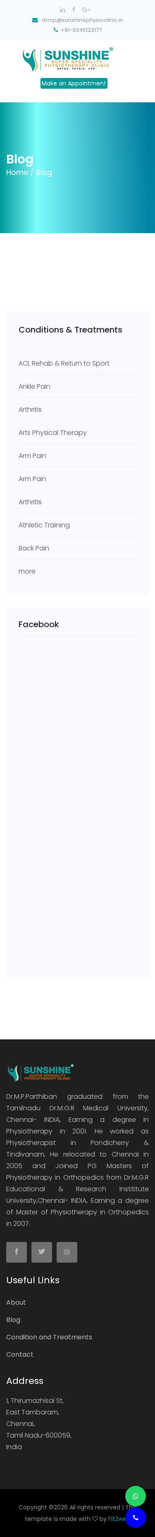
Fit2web (119, 1519)
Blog (13, 1320)
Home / (20, 172)
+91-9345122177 (81, 30)
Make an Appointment (74, 83)
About (16, 1302)
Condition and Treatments (49, 1337)
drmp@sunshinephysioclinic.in (54, 1458)
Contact (19, 1354)
